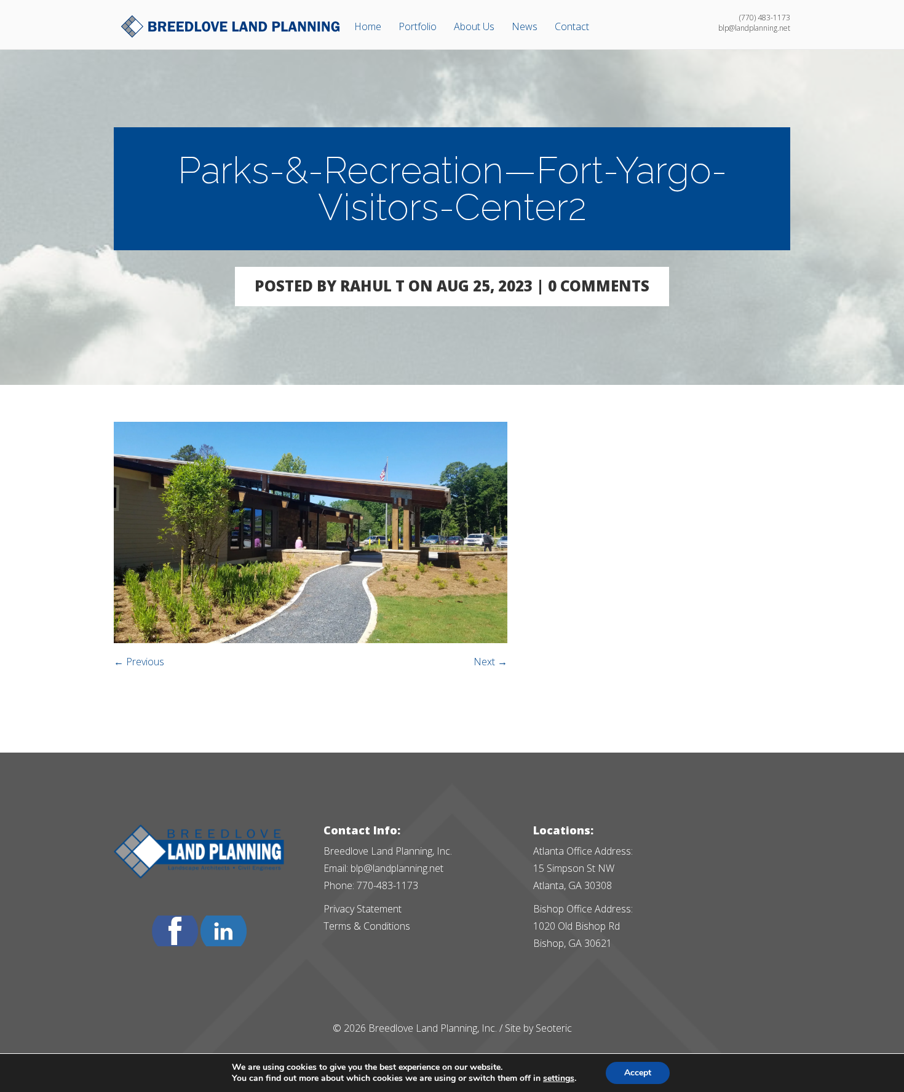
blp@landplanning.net (397, 868)
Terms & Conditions (366, 926)
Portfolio (417, 26)
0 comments (598, 285)
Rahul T (372, 285)
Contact (572, 26)
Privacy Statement (362, 909)
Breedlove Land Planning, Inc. (432, 1028)
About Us (474, 26)
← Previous (139, 661)
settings (558, 1078)
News (524, 26)
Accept (637, 1072)
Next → (490, 661)
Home (367, 26)
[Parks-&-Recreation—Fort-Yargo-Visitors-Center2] (310, 639)
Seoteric (554, 1028)
